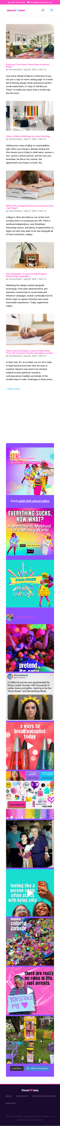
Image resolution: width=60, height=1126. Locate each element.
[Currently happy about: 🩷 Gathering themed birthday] (30, 1040)
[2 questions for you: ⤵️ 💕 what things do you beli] (30, 648)
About (9, 1096)
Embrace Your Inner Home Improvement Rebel (27, 65)
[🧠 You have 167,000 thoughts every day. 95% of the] (30, 746)
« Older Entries (13, 388)
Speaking (11, 1103)
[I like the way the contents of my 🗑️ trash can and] (30, 942)
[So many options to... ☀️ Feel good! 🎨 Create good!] (30, 795)
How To (42, 69)
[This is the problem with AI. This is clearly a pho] (30, 697)
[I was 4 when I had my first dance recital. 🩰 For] (30, 844)
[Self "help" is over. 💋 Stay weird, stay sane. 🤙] (30, 893)
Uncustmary (30, 1090)
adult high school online (33, 501)
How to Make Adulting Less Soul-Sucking (28, 136)
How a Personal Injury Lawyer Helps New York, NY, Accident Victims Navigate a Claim (29, 351)
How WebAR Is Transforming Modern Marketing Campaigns (26, 274)
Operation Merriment (44, 1096)
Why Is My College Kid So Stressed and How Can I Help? (29, 206)
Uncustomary (15, 69)
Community (22, 1096)
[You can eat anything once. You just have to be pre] (30, 991)
